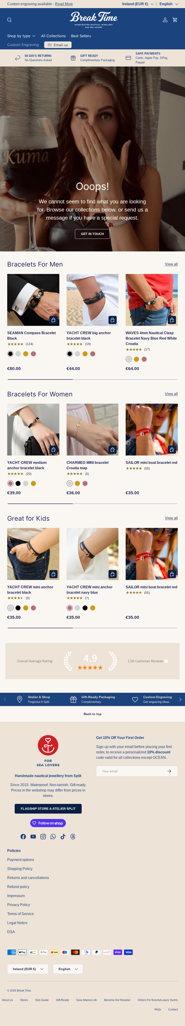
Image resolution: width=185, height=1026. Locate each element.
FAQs (158, 1009)
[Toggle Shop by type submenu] (34, 36)
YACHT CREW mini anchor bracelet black (30, 589)
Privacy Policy (18, 905)
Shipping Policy (19, 869)
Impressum (16, 896)
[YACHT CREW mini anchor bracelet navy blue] (93, 554)
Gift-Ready (62, 1000)
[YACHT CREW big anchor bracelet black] (93, 300)
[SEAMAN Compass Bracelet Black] (33, 300)
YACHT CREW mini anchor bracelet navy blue (90, 589)
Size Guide (42, 1000)
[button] (175, 20)
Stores (24, 1000)
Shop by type (18, 36)
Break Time (24, 990)
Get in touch (92, 234)
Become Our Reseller (117, 1000)
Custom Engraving (23, 44)
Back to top (93, 714)
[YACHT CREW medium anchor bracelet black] (33, 430)
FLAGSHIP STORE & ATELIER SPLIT (48, 808)
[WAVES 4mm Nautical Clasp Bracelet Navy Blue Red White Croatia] (152, 300)
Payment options (20, 860)
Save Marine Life (86, 1000)
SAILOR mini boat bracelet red (151, 463)
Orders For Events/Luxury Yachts (158, 1000)
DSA (11, 932)
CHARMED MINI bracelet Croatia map (88, 465)
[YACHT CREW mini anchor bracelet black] (33, 554)
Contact (173, 1009)
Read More (64, 4)
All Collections (53, 36)
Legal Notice (17, 923)
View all (171, 264)
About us (7, 1000)
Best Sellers (81, 36)
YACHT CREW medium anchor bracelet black (27, 465)
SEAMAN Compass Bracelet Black (31, 335)
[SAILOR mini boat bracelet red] (152, 430)
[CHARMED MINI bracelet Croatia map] (93, 430)
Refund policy (18, 887)
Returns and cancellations (28, 878)
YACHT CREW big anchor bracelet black (89, 335)
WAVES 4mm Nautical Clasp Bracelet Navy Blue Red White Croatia (151, 338)
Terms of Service (20, 914)
